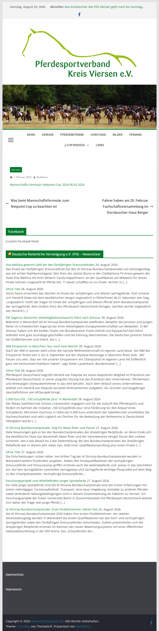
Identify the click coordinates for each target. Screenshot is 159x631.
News (31, 135)
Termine (135, 135)
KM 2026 (16, 169)
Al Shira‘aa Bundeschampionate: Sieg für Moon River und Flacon (50, 428)
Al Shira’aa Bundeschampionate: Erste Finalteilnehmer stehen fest (52, 509)
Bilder (118, 135)
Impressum (14, 589)
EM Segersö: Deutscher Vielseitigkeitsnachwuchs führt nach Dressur (53, 318)
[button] (87, 145)
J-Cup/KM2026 (75, 145)
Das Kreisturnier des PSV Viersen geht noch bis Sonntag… (105, 7)
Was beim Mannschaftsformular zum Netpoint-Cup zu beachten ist (40, 203)
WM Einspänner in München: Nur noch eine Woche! (42, 346)
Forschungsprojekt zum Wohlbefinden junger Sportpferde (46, 481)
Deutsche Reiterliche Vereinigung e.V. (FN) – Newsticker (56, 254)
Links (100, 145)
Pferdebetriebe (72, 135)
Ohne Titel (13, 289)
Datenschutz (15, 574)
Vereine (48, 135)
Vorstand (98, 135)
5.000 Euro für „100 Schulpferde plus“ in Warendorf (41, 399)
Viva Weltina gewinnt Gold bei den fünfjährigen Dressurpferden (50, 265)
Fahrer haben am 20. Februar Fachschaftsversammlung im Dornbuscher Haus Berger (125, 206)
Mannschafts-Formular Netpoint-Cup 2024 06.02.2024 (47, 185)
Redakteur (42, 177)
